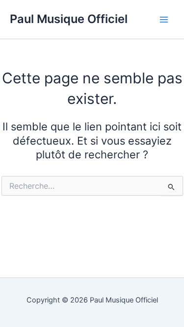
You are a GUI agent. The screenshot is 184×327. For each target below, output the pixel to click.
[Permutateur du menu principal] (164, 19)
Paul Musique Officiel (69, 19)
